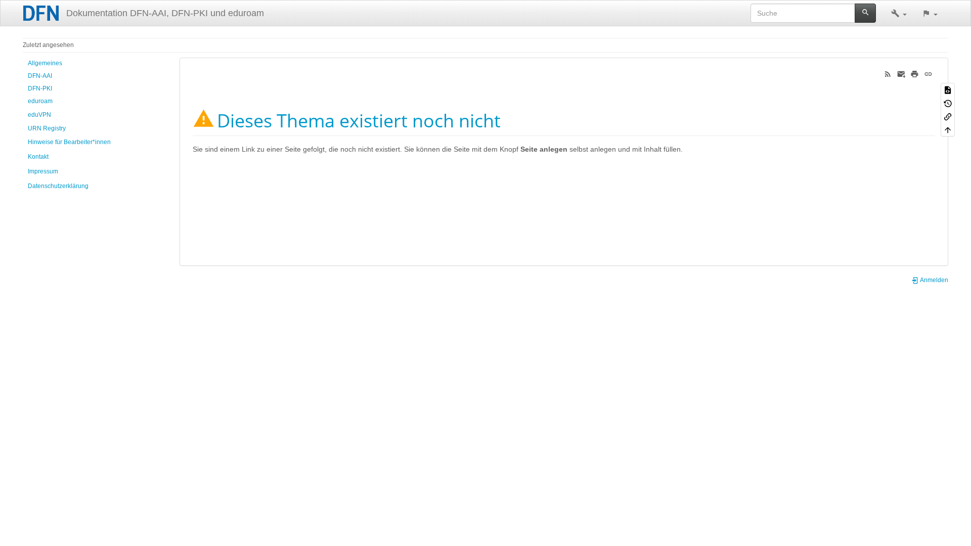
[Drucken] (914, 73)
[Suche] (865, 13)
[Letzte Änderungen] (888, 73)
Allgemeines (45, 63)
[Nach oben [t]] (947, 129)
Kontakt (38, 156)
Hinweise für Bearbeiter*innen (69, 142)
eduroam (40, 101)
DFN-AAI (40, 75)
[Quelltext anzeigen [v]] (947, 89)
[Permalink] (928, 73)
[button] (899, 13)
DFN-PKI (40, 88)
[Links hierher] (947, 116)
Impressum (43, 171)
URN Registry (47, 128)
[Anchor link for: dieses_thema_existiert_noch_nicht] (510, 119)
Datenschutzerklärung (58, 186)
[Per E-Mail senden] (901, 73)
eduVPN (39, 114)
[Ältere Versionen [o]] (947, 103)
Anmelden (933, 280)
